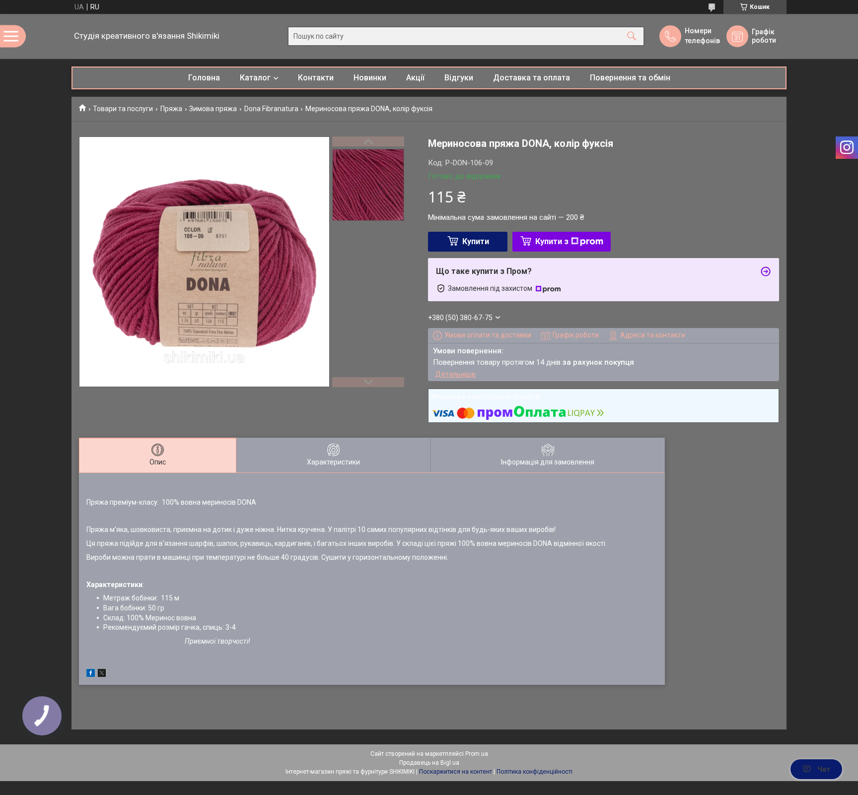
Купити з (552, 241)
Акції (415, 77)
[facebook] (90, 674)
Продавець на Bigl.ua (429, 762)
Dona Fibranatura (271, 109)
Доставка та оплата (531, 77)
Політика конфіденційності (534, 771)
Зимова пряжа (213, 109)
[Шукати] (632, 36)
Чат (823, 769)
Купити (475, 241)
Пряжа (171, 109)
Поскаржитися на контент (455, 771)
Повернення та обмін (630, 77)
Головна (204, 77)
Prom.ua (476, 753)
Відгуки (458, 77)
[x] (102, 674)
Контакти (316, 77)
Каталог (255, 77)
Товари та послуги (123, 109)
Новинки (370, 77)
